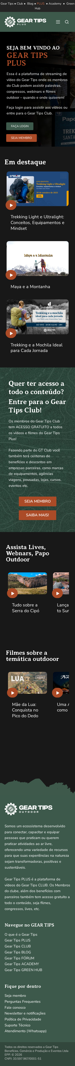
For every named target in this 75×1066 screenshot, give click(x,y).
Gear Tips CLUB (18, 946)
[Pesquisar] (67, 22)
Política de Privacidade (23, 1019)
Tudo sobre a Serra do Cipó (25, 608)
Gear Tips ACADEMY (22, 964)
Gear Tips (7, 4)
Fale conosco (15, 1007)
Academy (55, 4)
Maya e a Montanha (30, 287)
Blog (30, 4)
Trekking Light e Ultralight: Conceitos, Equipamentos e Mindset (37, 222)
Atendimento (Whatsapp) (26, 1031)
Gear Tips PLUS (17, 940)
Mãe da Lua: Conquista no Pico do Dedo (25, 710)
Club (20, 4)
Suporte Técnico (17, 1025)
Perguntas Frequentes (23, 1001)
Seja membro (15, 995)
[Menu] (58, 22)
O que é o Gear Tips (21, 934)
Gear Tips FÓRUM (19, 958)
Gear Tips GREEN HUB (23, 970)
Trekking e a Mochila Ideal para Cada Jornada (37, 348)
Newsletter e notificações (25, 1013)
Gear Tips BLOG (18, 952)
